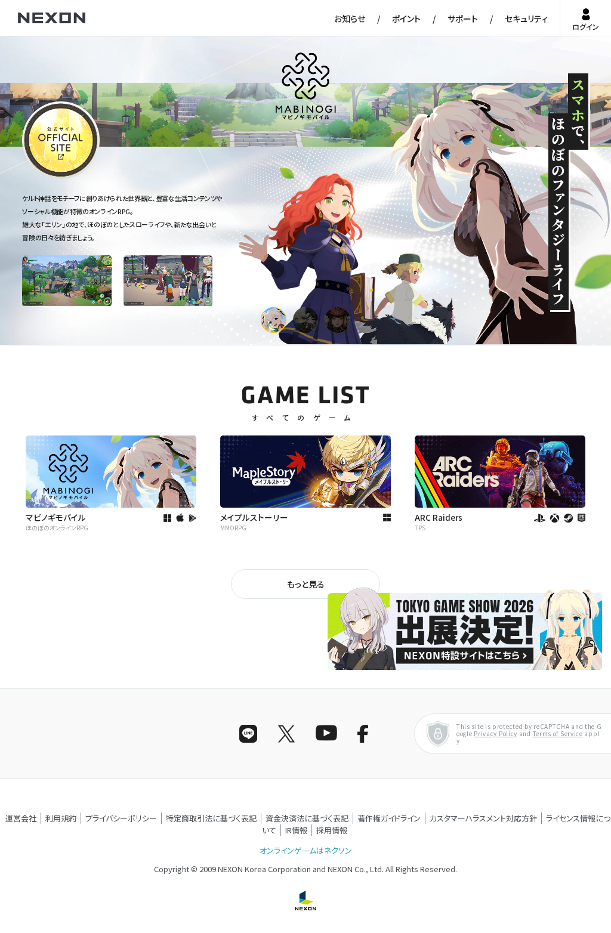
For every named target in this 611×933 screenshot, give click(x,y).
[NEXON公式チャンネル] (325, 734)
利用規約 (60, 818)
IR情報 (296, 830)
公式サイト (44, 178)
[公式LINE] (248, 734)
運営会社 (20, 818)
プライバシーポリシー (121, 818)
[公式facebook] (363, 734)
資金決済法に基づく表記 (307, 818)
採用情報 (331, 830)
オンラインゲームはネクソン (306, 850)
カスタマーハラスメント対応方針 (483, 818)
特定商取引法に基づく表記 (211, 818)
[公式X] (286, 734)
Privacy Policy (495, 733)
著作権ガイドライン (389, 818)
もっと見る (306, 584)
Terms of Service (558, 733)
